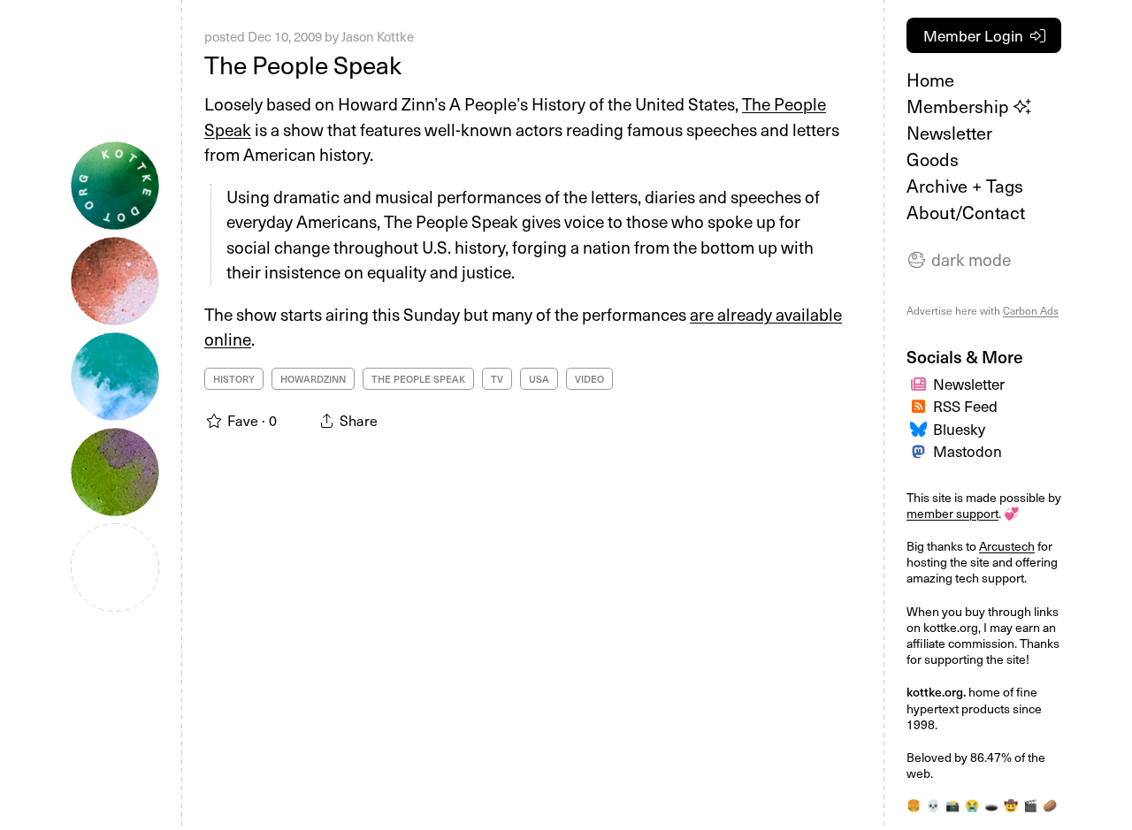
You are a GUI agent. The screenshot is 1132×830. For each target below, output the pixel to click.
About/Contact (965, 212)
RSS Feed (965, 405)
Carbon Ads (1031, 310)
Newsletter (949, 132)
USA (539, 378)
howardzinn (313, 378)
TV (497, 378)
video (589, 378)
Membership (959, 106)
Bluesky (959, 428)
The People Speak (303, 64)
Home (930, 79)
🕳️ (991, 804)
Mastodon (967, 450)
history (234, 378)
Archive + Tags (964, 185)
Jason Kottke (377, 36)
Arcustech (1007, 546)
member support (952, 513)
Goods (932, 159)
